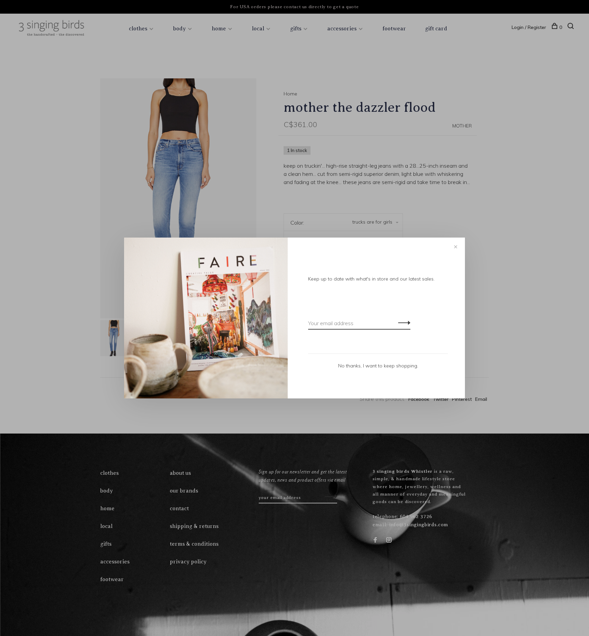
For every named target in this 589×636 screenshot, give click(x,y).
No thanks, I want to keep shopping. (378, 366)
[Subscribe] (402, 322)
